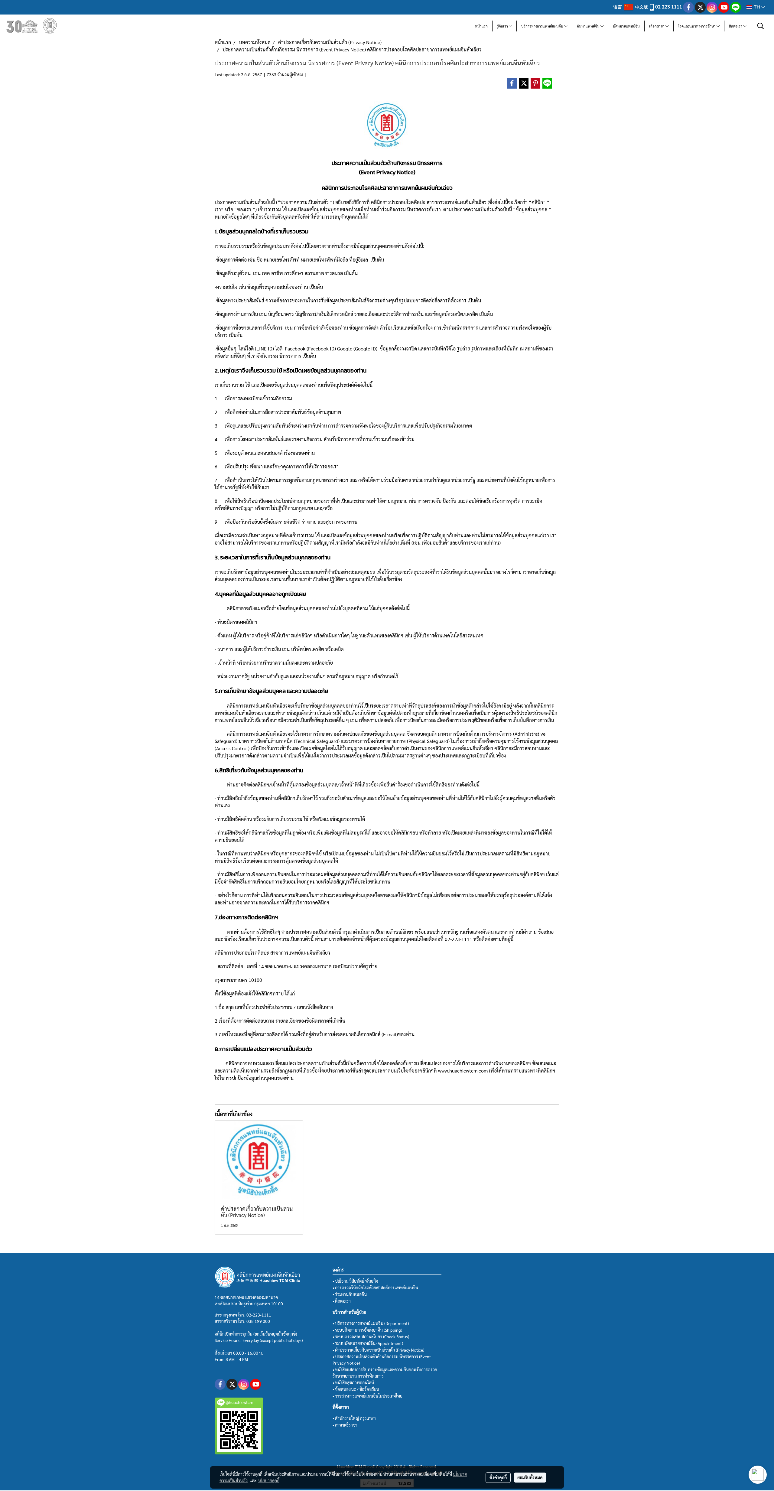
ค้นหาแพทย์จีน (588, 26)
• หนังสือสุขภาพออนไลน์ (353, 1382)
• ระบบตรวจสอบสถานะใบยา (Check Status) (371, 1336)
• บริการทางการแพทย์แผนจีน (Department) (371, 1323)
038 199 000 (258, 1321)
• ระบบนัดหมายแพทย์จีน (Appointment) (368, 1343)
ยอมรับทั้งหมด (530, 1477)
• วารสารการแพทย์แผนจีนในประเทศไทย (367, 1395)
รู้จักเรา (503, 26)
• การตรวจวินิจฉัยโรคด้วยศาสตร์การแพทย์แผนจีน (375, 1287)
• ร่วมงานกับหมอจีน (350, 1294)
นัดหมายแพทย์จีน (626, 26)
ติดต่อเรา (736, 26)
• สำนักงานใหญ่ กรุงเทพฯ (354, 1418)
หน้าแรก (481, 26)
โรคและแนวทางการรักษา (697, 26)
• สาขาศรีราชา (345, 1425)
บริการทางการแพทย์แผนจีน (542, 26)
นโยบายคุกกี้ (268, 1480)
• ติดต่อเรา (342, 1301)
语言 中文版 (631, 6)
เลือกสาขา (657, 26)
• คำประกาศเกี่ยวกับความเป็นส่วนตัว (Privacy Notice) (378, 1350)
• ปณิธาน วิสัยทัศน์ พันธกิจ (355, 1281)
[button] (760, 26)
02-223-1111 (258, 1314)
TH (756, 7)
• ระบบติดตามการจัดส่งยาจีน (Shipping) (367, 1330)
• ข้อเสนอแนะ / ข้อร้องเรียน (356, 1389)
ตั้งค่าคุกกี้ (498, 1477)
